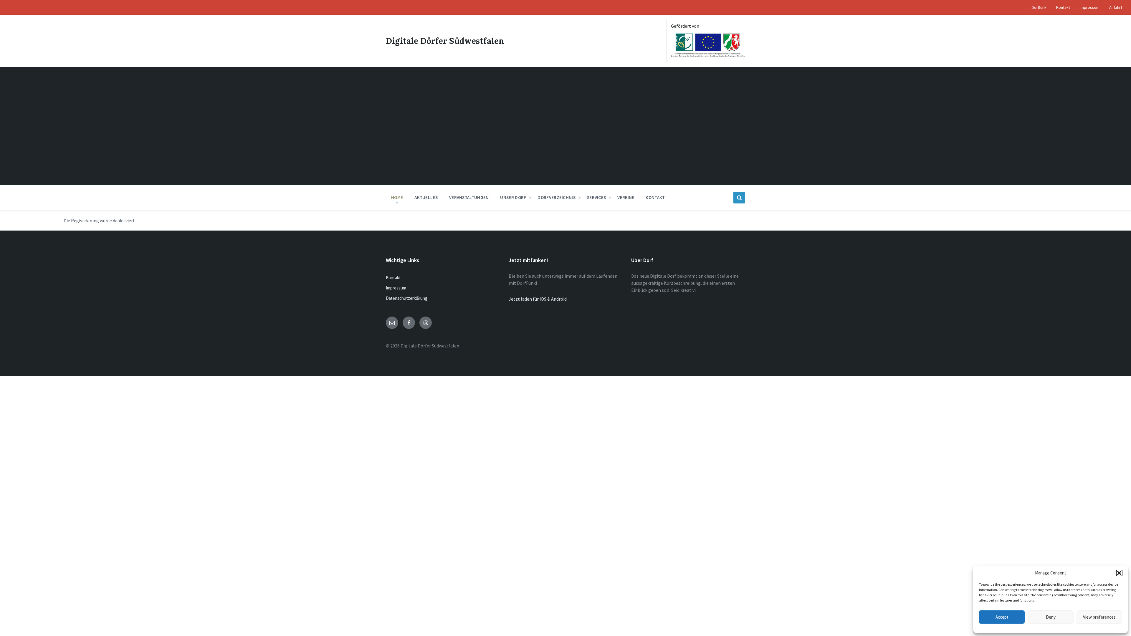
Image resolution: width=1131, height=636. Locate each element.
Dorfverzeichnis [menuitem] (557, 197)
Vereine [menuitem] (625, 197)
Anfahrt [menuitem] (1115, 7)
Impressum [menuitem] (1089, 7)
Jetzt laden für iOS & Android (538, 299)
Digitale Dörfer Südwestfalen (445, 41)
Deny (1051, 617)
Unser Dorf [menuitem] (513, 197)
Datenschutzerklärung (406, 298)
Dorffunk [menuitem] (1039, 7)
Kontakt (393, 277)
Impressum (396, 288)
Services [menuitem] (596, 197)
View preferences (1099, 617)
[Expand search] (739, 197)
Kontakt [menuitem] (1063, 7)
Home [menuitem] (397, 197)
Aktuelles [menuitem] (426, 197)
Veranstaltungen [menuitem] (469, 197)
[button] (1119, 573)
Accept (1002, 617)
